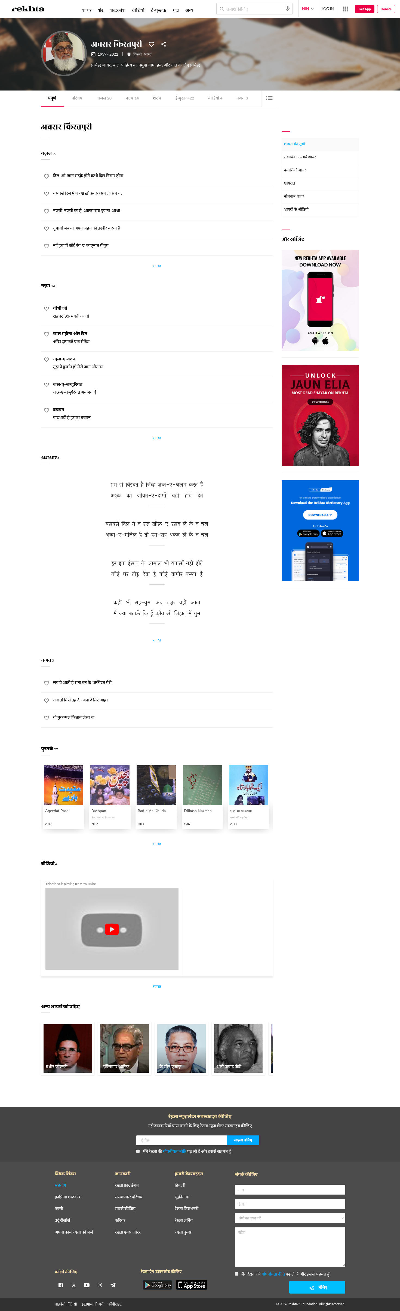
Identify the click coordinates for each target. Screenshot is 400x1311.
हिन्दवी (180, 1185)
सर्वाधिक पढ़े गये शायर (300, 157)
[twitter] (73, 1284)
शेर (157, 98)
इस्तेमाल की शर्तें (92, 1304)
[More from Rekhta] (345, 9)
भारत (148, 55)
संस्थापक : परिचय (128, 1197)
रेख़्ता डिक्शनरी (186, 1208)
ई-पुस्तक (184, 98)
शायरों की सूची (294, 144)
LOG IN (328, 8)
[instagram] (100, 1284)
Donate (386, 9)
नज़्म (132, 98)
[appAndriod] (157, 1285)
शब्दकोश (117, 10)
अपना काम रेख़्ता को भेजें (74, 1232)
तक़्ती (59, 1208)
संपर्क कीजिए (125, 1208)
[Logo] (28, 9)
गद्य (176, 10)
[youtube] (86, 1284)
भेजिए (322, 1287)
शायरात (289, 183)
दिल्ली (137, 55)
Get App (365, 9)
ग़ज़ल (104, 98)
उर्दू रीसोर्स (62, 1220)
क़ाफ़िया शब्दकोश (68, 1197)
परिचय (77, 98)
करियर (120, 1220)
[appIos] (191, 1285)
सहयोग (60, 1185)
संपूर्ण (52, 98)
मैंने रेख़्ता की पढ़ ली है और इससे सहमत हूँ (187, 1151)
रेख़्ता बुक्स (183, 1232)
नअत (242, 98)
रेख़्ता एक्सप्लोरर (128, 1232)
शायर (86, 10)
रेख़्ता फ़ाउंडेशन (127, 1185)
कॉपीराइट (115, 1304)
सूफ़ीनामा (182, 1197)
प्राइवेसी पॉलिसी (66, 1304)
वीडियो (215, 98)
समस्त (157, 266)
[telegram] (113, 1284)
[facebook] (60, 1284)
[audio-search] (287, 8)
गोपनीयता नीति (174, 1151)
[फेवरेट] (151, 44)
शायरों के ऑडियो (296, 209)
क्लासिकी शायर (295, 170)
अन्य (189, 10)
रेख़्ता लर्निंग (184, 1220)
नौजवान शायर (294, 196)
